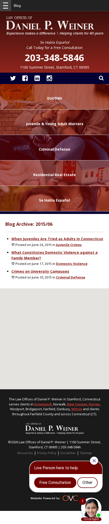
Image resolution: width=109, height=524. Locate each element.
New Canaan (77, 404)
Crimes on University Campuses (40, 271)
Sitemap (86, 453)
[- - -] (5, 5)
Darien (94, 404)
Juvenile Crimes (69, 244)
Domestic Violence (71, 263)
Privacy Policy (46, 453)
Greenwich (43, 404)
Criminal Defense (70, 277)
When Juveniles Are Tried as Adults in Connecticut (57, 238)
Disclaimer (68, 453)
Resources (25, 453)
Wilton (76, 409)
